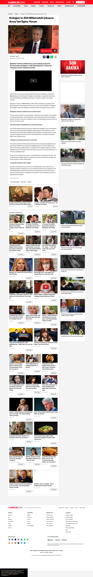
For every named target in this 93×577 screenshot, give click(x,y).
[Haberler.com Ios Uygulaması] (50, 540)
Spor (9, 517)
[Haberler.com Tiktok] (18, 543)
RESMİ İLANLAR (69, 6)
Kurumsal (68, 512)
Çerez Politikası (69, 519)
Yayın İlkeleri (82, 507)
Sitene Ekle (68, 532)
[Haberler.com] (15, 507)
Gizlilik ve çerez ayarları (36, 555)
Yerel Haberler (30, 525)
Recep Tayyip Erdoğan (14, 181)
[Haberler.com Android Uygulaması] (57, 540)
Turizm (28, 521)
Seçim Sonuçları (50, 519)
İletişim (72, 507)
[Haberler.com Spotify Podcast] (27, 539)
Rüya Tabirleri (49, 523)
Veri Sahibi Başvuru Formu (72, 523)
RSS (67, 529)
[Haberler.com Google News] (9, 539)
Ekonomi (10, 515)
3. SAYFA (41, 6)
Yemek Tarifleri (49, 525)
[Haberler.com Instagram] (18, 539)
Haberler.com (49, 512)
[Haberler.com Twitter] (15, 539)
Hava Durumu (49, 515)
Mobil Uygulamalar (70, 527)
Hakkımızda (61, 507)
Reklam (67, 507)
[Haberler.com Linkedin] (21, 539)
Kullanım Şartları (69, 515)
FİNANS (33, 6)
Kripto (9, 523)
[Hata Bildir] (43, 555)
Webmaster (68, 525)
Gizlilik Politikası (69, 517)
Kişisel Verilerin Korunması (72, 521)
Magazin (10, 519)
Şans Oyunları (49, 521)
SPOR (52, 2)
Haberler (10, 512)
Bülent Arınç (23, 181)
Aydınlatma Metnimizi (13, 574)
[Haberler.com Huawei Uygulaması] (64, 540)
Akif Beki (29, 181)
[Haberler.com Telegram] (21, 543)
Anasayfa (10, 13)
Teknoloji (29, 517)
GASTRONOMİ (81, 6)
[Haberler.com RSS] (9, 543)
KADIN (26, 6)
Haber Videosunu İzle (46, 50)
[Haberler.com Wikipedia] (12, 543)
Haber (41, 552)
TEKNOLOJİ (50, 6)
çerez (2, 571)
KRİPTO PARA (60, 2)
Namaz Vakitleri (49, 517)
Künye (76, 507)
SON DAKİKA (16, 6)
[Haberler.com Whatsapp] (24, 539)
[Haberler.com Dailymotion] (24, 543)
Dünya (9, 527)
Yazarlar (29, 523)
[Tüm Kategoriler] (9, 6)
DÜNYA (59, 6)
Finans (28, 519)
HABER (68, 2)
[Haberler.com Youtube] (15, 543)
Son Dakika (10, 521)
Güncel (16, 13)
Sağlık (28, 515)
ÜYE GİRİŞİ (81, 2)
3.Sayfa (9, 525)
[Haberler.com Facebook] (12, 539)
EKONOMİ (37, 2)
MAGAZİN (45, 2)
